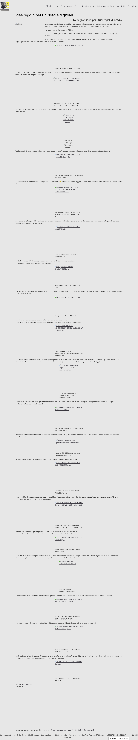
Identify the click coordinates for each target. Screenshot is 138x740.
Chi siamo (50, 6)
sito (89, 26)
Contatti (121, 6)
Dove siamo (66, 6)
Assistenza (87, 6)
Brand (131, 6)
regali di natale (27, 684)
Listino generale (104, 6)
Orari (77, 6)
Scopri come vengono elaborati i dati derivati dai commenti (72, 730)
